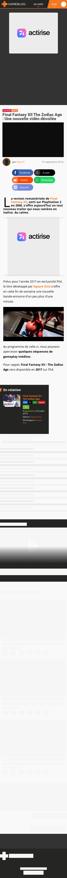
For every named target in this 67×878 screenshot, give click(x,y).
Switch (42, 402)
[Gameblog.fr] (13, 4)
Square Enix (42, 286)
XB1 (35, 402)
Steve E (21, 161)
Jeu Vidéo (38, 4)
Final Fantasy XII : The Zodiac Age (33, 397)
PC (30, 402)
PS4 (25, 402)
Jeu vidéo (7, 110)
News (15, 110)
